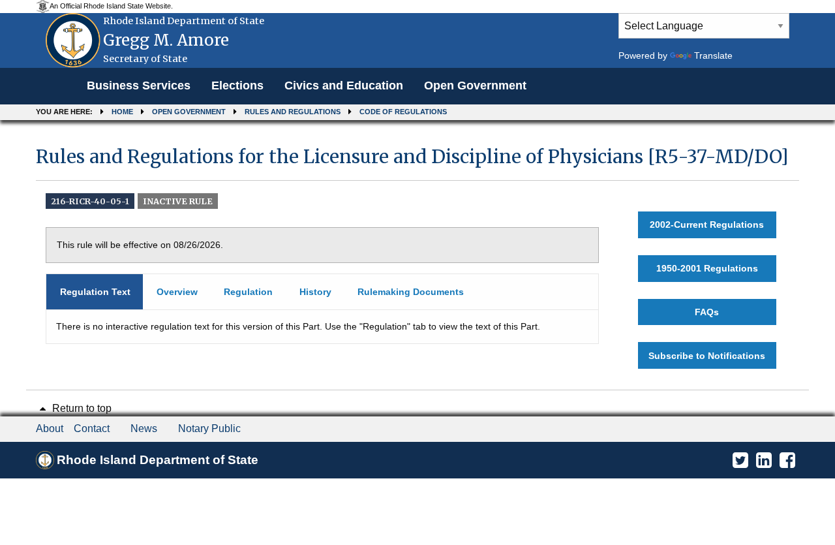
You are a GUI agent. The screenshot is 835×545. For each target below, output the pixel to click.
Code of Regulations (403, 112)
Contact (92, 428)
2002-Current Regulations (707, 224)
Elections (237, 85)
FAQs (707, 312)
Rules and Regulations (293, 112)
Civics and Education (343, 85)
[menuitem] (138, 86)
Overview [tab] (177, 292)
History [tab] (315, 292)
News (143, 428)
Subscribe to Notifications (706, 355)
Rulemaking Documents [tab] (410, 292)
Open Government (475, 85)
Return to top (81, 408)
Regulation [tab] (248, 292)
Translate (713, 55)
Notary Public (209, 428)
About (49, 428)
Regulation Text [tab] (95, 292)
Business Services (138, 85)
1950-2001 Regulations (707, 268)
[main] (417, 257)
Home (122, 112)
